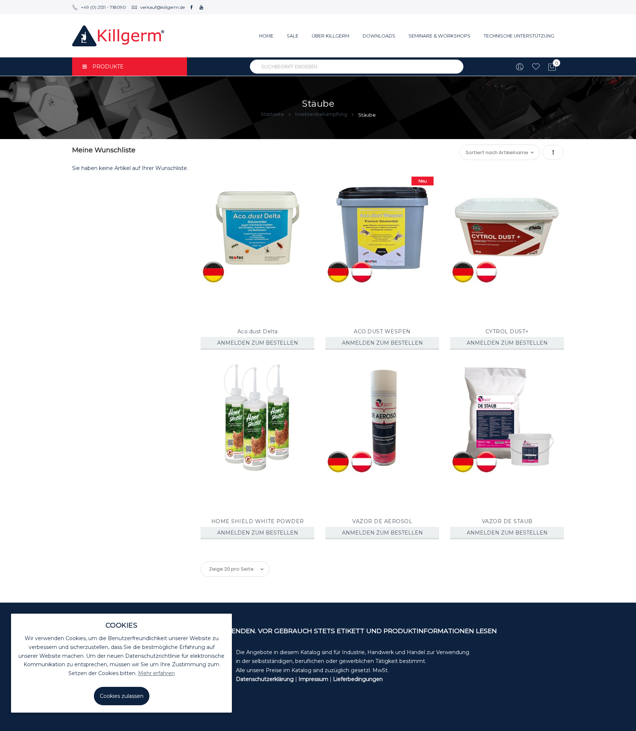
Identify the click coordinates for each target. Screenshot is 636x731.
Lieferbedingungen (358, 679)
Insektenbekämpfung (321, 114)
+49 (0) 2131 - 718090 (103, 7)
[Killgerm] (118, 35)
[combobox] (356, 66)
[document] (121, 663)
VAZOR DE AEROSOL (382, 521)
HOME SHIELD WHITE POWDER (257, 521)
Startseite (273, 114)
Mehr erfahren (156, 673)
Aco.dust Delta (257, 331)
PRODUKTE (108, 66)
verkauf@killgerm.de (162, 7)
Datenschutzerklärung (265, 679)
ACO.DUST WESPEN (382, 331)
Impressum (313, 679)
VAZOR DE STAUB (507, 521)
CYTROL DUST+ (507, 331)
